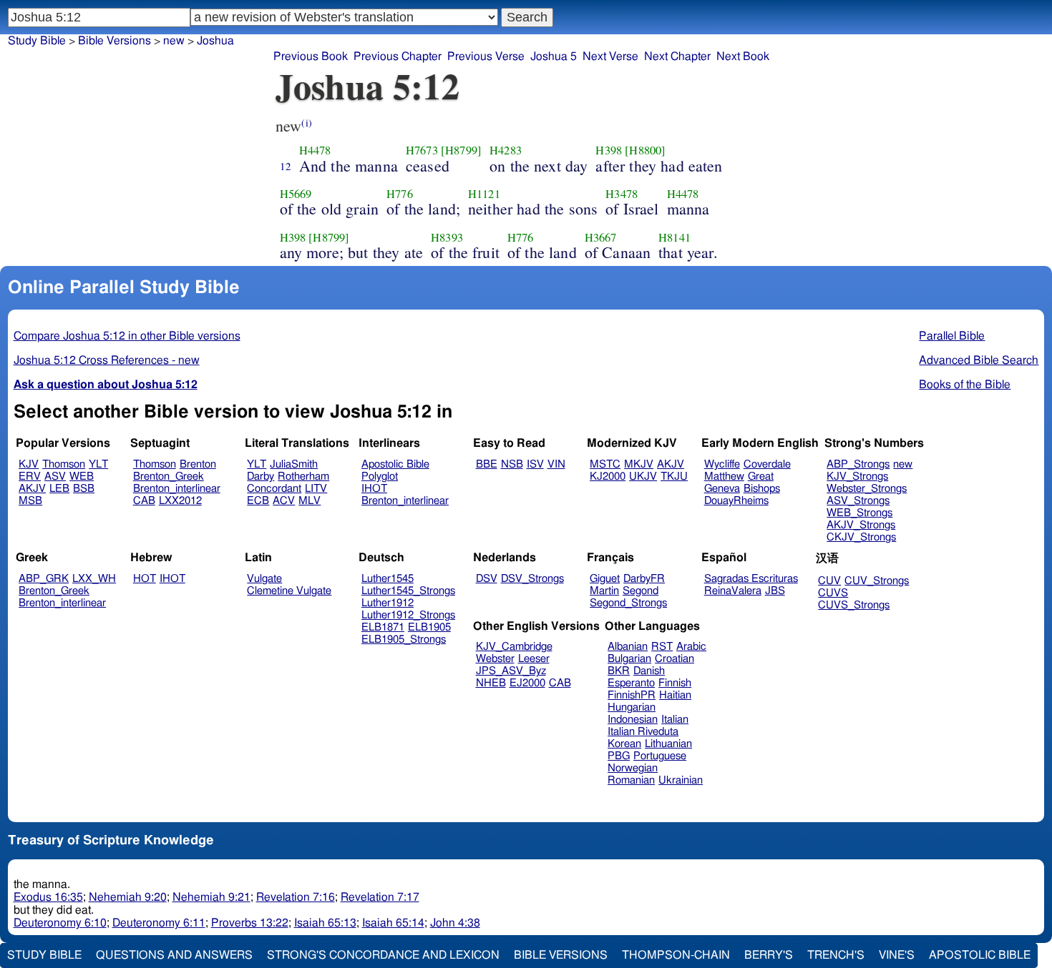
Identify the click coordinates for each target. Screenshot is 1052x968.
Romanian (631, 780)
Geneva (722, 488)
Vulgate (264, 578)
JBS (775, 591)
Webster (495, 658)
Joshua (215, 40)
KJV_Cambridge (514, 646)
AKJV (32, 488)
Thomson (63, 464)
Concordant (274, 488)
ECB (258, 500)
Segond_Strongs (628, 603)
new (902, 464)
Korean (624, 744)
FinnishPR (632, 695)
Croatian (674, 658)
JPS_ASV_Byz (511, 671)
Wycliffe (722, 464)
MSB (30, 500)
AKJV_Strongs (861, 525)
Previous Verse (486, 56)
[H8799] (461, 150)
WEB (81, 476)
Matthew (724, 476)
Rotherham (303, 476)
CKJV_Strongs (861, 537)
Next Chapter (677, 56)
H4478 (315, 150)
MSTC (605, 464)
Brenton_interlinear (176, 488)
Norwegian (633, 768)
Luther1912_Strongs (408, 615)
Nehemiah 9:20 (128, 897)
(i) (306, 122)
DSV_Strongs (532, 578)
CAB (144, 500)
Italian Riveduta (643, 731)
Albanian (628, 646)
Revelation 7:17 (380, 897)
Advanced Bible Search (978, 360)
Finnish (674, 683)
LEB (59, 488)
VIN (556, 464)
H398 (608, 150)
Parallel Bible (952, 336)
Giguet (605, 578)
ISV (535, 464)
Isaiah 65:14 (393, 923)
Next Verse (610, 56)
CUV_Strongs (876, 581)
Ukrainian (680, 780)
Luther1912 (387, 603)
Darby (260, 476)
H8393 (447, 237)
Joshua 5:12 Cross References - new (107, 360)
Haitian (675, 695)
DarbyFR (644, 578)
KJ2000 (607, 476)
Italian (674, 719)
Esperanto (631, 683)
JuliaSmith (294, 464)
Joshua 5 (553, 56)
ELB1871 (382, 627)
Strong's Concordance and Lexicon (383, 955)
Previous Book (310, 56)
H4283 (506, 150)
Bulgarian (629, 658)
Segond (640, 591)
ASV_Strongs (858, 500)
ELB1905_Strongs (403, 639)
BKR (619, 671)
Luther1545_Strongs (408, 591)
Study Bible (37, 40)
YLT (98, 464)
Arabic (691, 646)
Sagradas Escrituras (751, 578)
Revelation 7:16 (295, 897)
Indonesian (633, 719)
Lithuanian (668, 744)
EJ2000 (527, 683)
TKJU (674, 476)
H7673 (422, 150)
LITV (316, 488)
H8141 (674, 237)
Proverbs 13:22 (249, 923)
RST (662, 646)
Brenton (198, 464)
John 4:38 (455, 923)
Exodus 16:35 (48, 897)
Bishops (762, 488)
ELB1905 (429, 627)
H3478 (621, 194)
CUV (829, 581)
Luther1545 (387, 578)
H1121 (484, 194)
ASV (55, 476)
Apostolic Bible (980, 955)
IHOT (374, 488)
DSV (486, 578)
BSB (83, 488)
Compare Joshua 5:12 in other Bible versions (127, 336)
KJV (29, 464)
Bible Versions (114, 40)
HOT (144, 578)
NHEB (491, 683)
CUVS (833, 593)
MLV (309, 500)
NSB (512, 464)
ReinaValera (732, 591)
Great (761, 476)
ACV (284, 500)
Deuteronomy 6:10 (60, 923)
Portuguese (659, 756)
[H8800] (645, 150)
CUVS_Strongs (854, 605)
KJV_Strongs (857, 476)
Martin (604, 591)
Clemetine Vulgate (289, 591)
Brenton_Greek (168, 476)
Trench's (836, 955)
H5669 (296, 194)
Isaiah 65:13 (325, 923)
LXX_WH (94, 578)
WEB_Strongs (859, 513)
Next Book (742, 56)
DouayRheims (736, 500)
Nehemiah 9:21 (211, 897)
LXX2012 (180, 500)
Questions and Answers (174, 955)
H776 (399, 194)
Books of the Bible (964, 384)
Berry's (768, 955)
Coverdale (767, 464)
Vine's (897, 955)
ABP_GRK (44, 578)
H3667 (601, 237)
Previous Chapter (398, 56)
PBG (619, 756)
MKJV (638, 464)
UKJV (643, 476)
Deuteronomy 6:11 (158, 923)
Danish (649, 671)
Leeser (534, 658)
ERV (30, 476)
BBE (486, 464)
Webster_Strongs (867, 488)
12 (285, 166)
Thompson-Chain (676, 955)
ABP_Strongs (858, 464)
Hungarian (632, 707)
